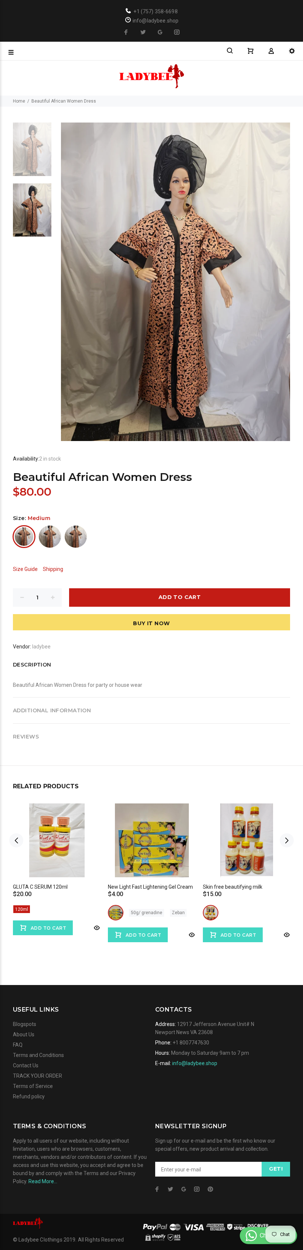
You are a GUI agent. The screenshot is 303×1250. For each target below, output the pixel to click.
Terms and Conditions (38, 1055)
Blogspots (24, 1024)
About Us (23, 1034)
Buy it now (151, 623)
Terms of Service (33, 1086)
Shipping (53, 569)
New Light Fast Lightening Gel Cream (150, 887)
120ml (21, 909)
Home (19, 101)
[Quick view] (96, 927)
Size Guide (25, 569)
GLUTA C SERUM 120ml (40, 887)
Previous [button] (16, 840)
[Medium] (24, 537)
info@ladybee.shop (194, 1063)
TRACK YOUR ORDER (37, 1076)
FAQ (18, 1045)
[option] (32, 153)
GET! (276, 1168)
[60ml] (210, 912)
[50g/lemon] (115, 912)
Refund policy (29, 1096)
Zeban (178, 912)
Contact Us (25, 1065)
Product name (62, 1220)
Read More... (42, 1181)
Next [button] (287, 840)
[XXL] (76, 537)
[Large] (50, 537)
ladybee (41, 647)
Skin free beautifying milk (232, 887)
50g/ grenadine (146, 912)
